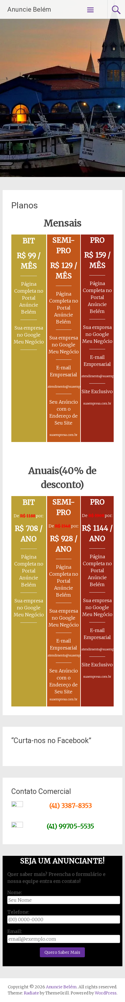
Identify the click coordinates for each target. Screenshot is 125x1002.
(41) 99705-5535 (70, 826)
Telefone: (18, 912)
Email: (14, 931)
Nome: (14, 892)
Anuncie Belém (29, 9)
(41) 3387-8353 (70, 806)
